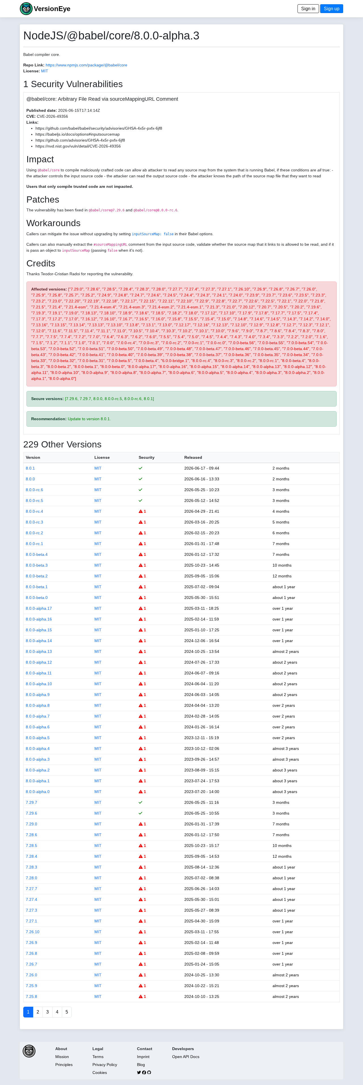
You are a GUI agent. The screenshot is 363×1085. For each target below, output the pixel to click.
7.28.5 (31, 845)
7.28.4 (31, 856)
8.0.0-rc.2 (34, 533)
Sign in (308, 8)
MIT (44, 71)
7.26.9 (31, 942)
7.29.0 (31, 824)
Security (147, 457)
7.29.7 (31, 802)
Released (193, 457)
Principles (64, 1064)
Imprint (143, 1056)
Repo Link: (34, 65)
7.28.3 (31, 867)
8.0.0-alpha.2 (38, 770)
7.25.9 (31, 985)
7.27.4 (31, 899)
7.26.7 (31, 964)
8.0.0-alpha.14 (39, 640)
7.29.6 (31, 813)
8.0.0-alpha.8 (38, 705)
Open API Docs (185, 1056)
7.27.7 (31, 888)
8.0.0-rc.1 (34, 543)
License (102, 457)
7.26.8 (31, 953)
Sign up (331, 8)
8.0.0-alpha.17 (39, 608)
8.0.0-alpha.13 (39, 651)
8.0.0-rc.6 (34, 489)
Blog (141, 1064)
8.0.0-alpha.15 (39, 630)
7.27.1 (31, 921)
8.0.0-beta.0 (37, 597)
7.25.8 (31, 996)
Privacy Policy (104, 1064)
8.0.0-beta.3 (37, 565)
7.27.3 (31, 910)
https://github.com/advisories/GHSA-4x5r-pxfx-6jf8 (80, 140)
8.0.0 (30, 479)
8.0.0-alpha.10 (39, 684)
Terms (98, 1056)
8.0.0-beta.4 (37, 554)
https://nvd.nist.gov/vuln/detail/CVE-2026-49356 (78, 146)
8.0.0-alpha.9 (38, 694)
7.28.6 (31, 834)
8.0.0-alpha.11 (39, 673)
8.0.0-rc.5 (34, 500)
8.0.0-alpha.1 (38, 781)
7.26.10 (32, 932)
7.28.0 (31, 878)
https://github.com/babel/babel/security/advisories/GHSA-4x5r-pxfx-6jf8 (98, 128)
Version (33, 457)
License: (31, 71)
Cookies (99, 1072)
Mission (62, 1056)
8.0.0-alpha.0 (38, 791)
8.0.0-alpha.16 (39, 619)
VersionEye (52, 8)
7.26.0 (31, 975)
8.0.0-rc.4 (34, 511)
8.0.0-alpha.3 (38, 759)
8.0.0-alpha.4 (38, 748)
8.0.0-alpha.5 (38, 737)
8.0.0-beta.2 (37, 576)
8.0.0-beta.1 (37, 586)
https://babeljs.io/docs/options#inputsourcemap (77, 134)
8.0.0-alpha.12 (39, 662)
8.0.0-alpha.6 (38, 727)
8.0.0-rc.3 (34, 522)
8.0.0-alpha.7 (38, 716)
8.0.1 (30, 468)
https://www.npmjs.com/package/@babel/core (86, 65)
